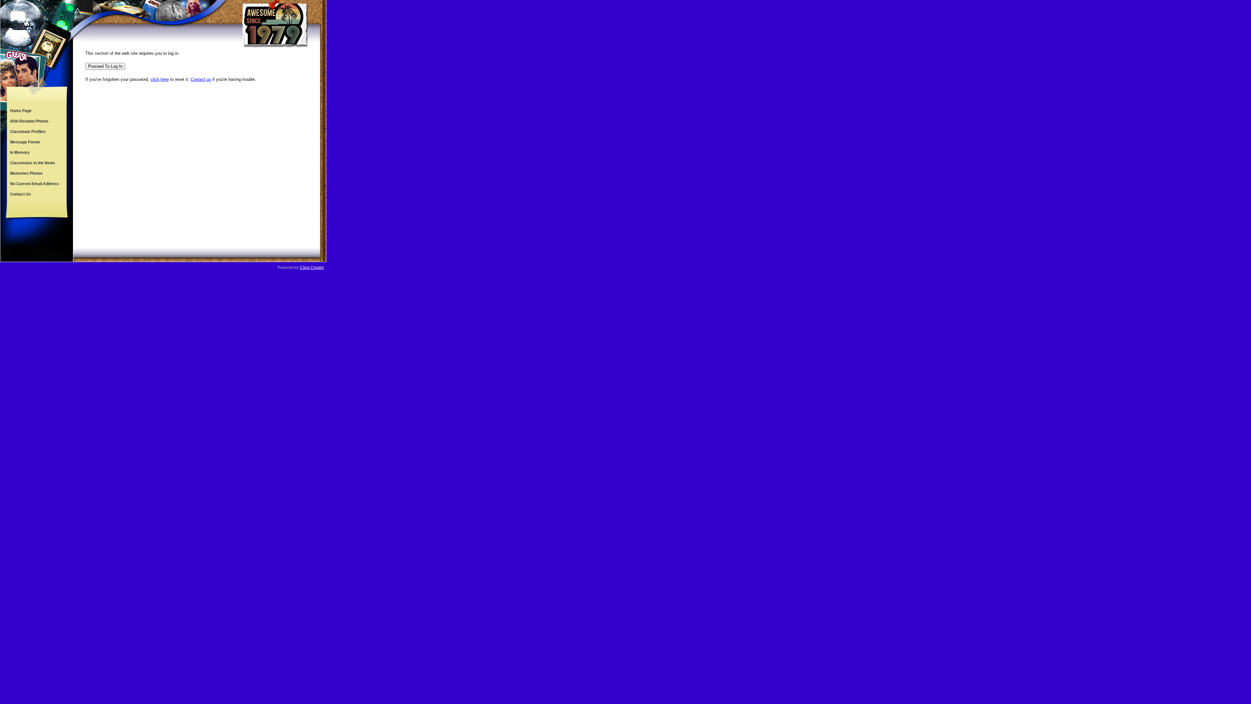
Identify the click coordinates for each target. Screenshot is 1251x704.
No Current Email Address (34, 184)
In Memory (20, 152)
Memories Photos (26, 173)
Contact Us (20, 194)
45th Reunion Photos (29, 121)
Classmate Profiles (28, 131)
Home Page (21, 111)
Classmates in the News (32, 163)
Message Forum (25, 142)
